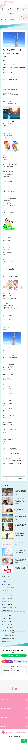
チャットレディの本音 (8, 627)
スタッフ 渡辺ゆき (7, 624)
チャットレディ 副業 (7, 593)
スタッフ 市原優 (7, 615)
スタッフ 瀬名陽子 (7, 604)
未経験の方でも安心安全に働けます (10, 607)
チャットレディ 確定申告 (9, 587)
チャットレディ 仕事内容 (8, 630)
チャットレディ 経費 (7, 590)
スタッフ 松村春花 (7, 621)
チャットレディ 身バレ (8, 598)
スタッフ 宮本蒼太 (7, 618)
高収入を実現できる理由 (8, 638)
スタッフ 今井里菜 (7, 613)
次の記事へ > (22, 478)
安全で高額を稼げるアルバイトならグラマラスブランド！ (14, 580)
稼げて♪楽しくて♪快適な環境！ (10, 635)
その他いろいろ (6, 641)
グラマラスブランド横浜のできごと (10, 633)
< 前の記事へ (5, 478)
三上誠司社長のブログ (8, 610)
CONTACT (22, 2)
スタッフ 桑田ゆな (7, 601)
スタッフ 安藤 (6, 584)
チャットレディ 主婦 (7, 596)
